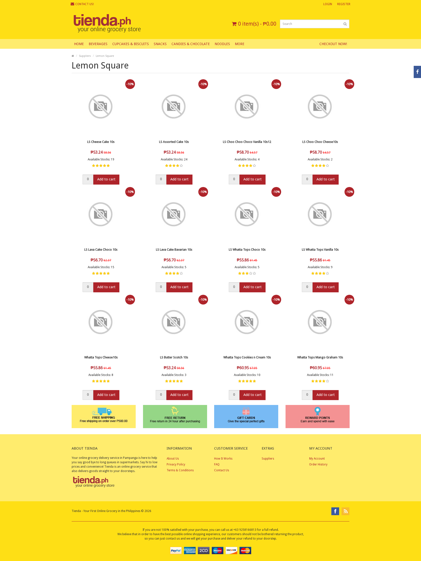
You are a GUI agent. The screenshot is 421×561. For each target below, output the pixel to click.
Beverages (98, 44)
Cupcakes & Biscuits (130, 44)
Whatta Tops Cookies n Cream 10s (247, 357)
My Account (317, 458)
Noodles (222, 44)
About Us (173, 458)
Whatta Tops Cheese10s (101, 357)
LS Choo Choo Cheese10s (320, 142)
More (239, 44)
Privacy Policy (176, 464)
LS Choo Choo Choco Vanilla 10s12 (247, 142)
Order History (318, 464)
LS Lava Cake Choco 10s (100, 249)
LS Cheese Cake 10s (101, 142)
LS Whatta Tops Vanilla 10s (320, 249)
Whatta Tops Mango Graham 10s (320, 357)
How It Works (223, 458)
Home (79, 44)
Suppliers (85, 56)
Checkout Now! (333, 44)
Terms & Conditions (180, 470)
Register (343, 4)
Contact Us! (84, 4)
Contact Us (221, 470)
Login (327, 4)
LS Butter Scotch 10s (174, 357)
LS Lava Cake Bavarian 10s (174, 249)
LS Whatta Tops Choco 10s (247, 249)
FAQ (217, 464)
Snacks (160, 44)
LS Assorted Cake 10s (174, 142)
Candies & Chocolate (191, 44)
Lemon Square (105, 56)
